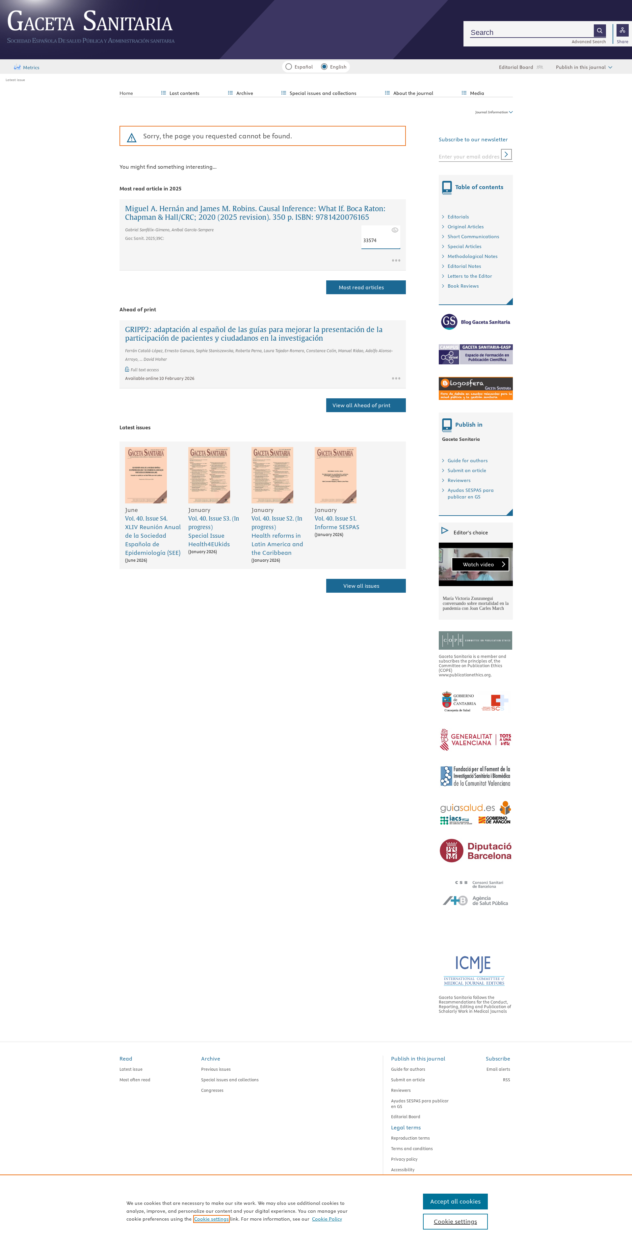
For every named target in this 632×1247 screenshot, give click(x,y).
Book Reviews (463, 286)
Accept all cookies (455, 1201)
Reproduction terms (410, 1138)
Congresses (212, 1090)
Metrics (31, 68)
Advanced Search (589, 41)
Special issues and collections (230, 1079)
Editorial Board (516, 67)
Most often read (134, 1079)
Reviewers (459, 480)
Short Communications (473, 237)
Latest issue (15, 79)
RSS (506, 1079)
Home (126, 93)
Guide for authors (468, 461)
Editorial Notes (464, 266)
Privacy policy (404, 1159)
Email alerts (498, 1069)
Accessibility (402, 1169)
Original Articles (466, 227)
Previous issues (216, 1069)
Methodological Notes (473, 256)
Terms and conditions (412, 1148)
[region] (316, 1211)
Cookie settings (211, 1219)
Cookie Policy (327, 1219)
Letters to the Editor (470, 276)
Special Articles (465, 246)
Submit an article (467, 470)
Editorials (458, 217)
